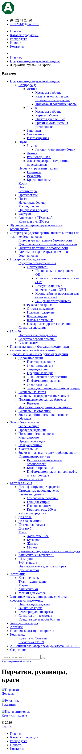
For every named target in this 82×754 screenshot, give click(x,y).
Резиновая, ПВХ (39, 157)
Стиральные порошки (42, 498)
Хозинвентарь (29, 577)
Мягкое (32, 547)
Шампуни (26, 558)
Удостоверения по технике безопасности (48, 244)
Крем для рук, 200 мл (34, 221)
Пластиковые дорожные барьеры (42, 399)
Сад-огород (18, 649)
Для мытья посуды (32, 524)
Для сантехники (30, 521)
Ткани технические (32, 581)
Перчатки (34, 172)
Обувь (23, 142)
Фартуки (25, 214)
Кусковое (33, 540)
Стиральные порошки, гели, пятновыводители (39, 492)
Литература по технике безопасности (45, 240)
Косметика (17, 634)
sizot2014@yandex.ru (24, 24)
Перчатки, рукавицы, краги (38, 168)
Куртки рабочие (46, 115)
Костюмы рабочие (48, 92)
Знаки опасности (31, 479)
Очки (22, 187)
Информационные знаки (44, 380)
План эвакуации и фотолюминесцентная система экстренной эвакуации (39, 348)
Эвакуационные (30, 445)
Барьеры (33, 403)
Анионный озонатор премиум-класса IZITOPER (45, 646)
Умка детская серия (24, 623)
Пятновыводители (40, 505)
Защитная (34, 130)
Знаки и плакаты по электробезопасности (48, 452)
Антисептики (28, 589)
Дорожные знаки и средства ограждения (39, 354)
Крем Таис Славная (33, 638)
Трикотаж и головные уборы (56, 104)
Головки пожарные (40, 312)
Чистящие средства (32, 513)
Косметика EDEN (31, 642)
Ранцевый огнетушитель (53, 301)
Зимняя (32, 107)
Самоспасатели (29, 342)
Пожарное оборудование (28, 259)
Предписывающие (40, 373)
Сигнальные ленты (32, 392)
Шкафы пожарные (40, 320)
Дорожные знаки (31, 358)
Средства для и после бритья (39, 619)
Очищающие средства (34, 604)
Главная (15, 57)
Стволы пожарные (40, 308)
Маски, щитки (29, 206)
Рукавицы (34, 176)
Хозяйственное (38, 536)
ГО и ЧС (16, 331)
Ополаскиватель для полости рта (42, 566)
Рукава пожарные (39, 305)
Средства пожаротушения (37, 263)
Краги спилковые (39, 179)
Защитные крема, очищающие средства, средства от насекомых (38, 598)
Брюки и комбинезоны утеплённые (51, 124)
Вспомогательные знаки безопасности (44, 462)
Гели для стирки (38, 502)
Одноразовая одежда (33, 210)
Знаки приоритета (40, 365)
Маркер (24, 585)
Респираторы (28, 191)
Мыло (23, 532)
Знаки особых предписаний (47, 377)
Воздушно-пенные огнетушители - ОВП (50, 287)
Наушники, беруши (32, 202)
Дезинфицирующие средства (39, 486)
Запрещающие (37, 369)
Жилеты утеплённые (50, 119)
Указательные (28, 449)
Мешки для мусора (32, 593)
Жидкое (32, 543)
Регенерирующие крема (36, 612)
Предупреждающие (41, 361)
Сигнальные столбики (35, 411)
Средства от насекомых (35, 615)
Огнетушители (37, 267)
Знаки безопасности (24, 422)
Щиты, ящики (37, 316)
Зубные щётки (29, 570)
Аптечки (16, 627)
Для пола (25, 517)
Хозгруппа (17, 574)
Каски (23, 183)
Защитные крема (30, 608)
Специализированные (34, 456)
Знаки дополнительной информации (53, 388)
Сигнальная (35, 134)
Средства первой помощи (37, 339)
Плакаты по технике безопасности (43, 248)
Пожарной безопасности (36, 433)
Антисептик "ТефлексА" (36, 217)
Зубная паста (28, 562)
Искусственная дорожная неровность (45, 407)
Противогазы (28, 195)
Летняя (32, 89)
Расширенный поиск (17, 661)
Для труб (25, 528)
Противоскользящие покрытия (32, 631)
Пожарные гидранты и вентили (50, 324)
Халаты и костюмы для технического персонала (52, 98)
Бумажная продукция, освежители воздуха (49, 551)
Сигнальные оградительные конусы (44, 396)
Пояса (23, 198)
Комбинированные (40, 468)
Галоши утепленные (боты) (55, 149)
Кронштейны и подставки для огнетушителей (57, 295)
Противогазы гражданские (38, 335)
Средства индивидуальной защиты (35, 61)
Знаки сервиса (37, 384)
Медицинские (29, 437)
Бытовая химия (21, 483)
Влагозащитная (38, 138)
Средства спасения (32, 327)
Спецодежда (27, 85)
